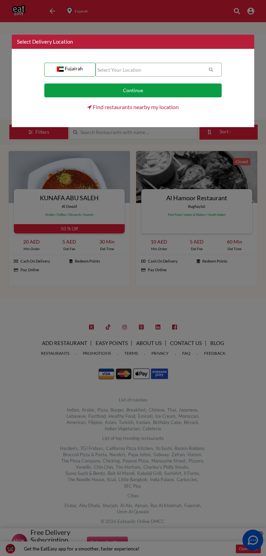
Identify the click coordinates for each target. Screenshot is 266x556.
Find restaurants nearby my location (135, 107)
